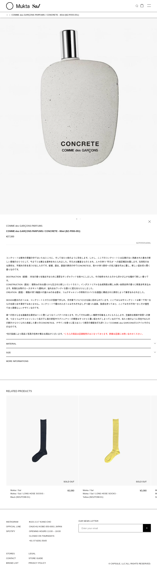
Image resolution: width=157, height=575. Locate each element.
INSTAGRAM (12, 522)
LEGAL (32, 553)
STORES (10, 553)
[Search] (137, 6)
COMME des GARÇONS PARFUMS (24, 226)
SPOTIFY (10, 531)
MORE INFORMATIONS (17, 361)
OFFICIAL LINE (13, 526)
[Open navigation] (149, 6)
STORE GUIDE (36, 558)
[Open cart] (142, 6)
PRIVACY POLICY (37, 563)
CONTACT (11, 558)
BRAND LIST (12, 563)
